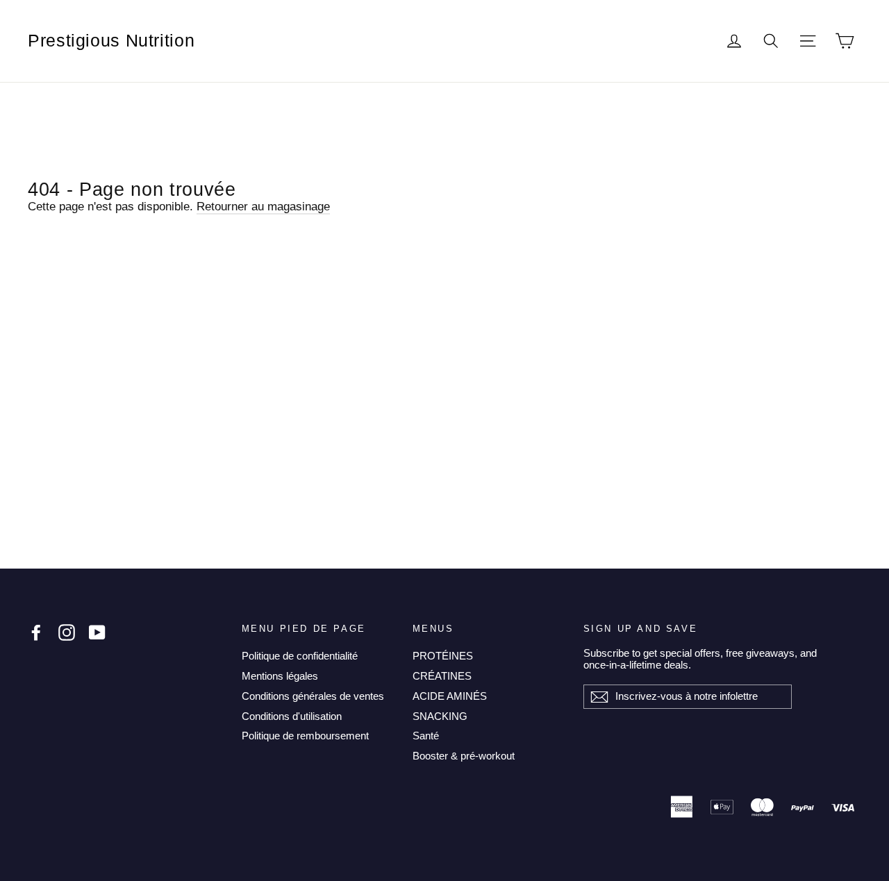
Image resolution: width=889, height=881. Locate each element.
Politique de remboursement (305, 735)
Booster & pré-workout (464, 756)
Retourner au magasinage (263, 206)
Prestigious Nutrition (111, 40)
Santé (426, 735)
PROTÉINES (443, 656)
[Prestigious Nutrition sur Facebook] (36, 632)
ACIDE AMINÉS (450, 696)
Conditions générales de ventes (313, 696)
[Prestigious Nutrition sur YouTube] (97, 632)
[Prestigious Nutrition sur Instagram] (66, 632)
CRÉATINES (442, 676)
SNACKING (440, 716)
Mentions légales (280, 676)
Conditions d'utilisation (292, 716)
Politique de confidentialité (300, 656)
